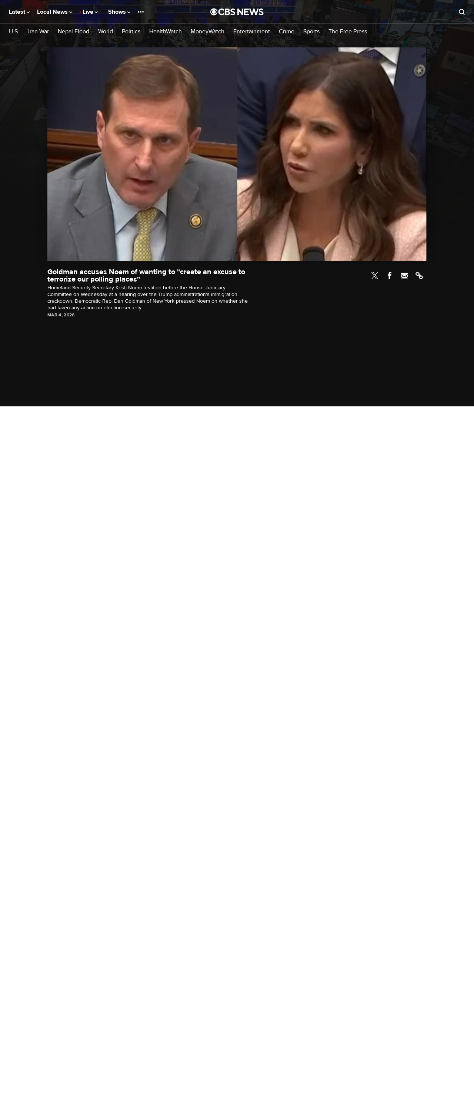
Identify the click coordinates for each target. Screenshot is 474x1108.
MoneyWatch (207, 31)
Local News (53, 12)
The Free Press (347, 31)
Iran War (38, 31)
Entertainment (251, 31)
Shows (117, 12)
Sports (311, 31)
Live (89, 12)
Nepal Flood (73, 31)
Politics (131, 31)
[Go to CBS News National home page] (237, 12)
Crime (286, 31)
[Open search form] (461, 12)
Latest (18, 12)
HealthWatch (165, 31)
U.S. (14, 31)
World (105, 31)
